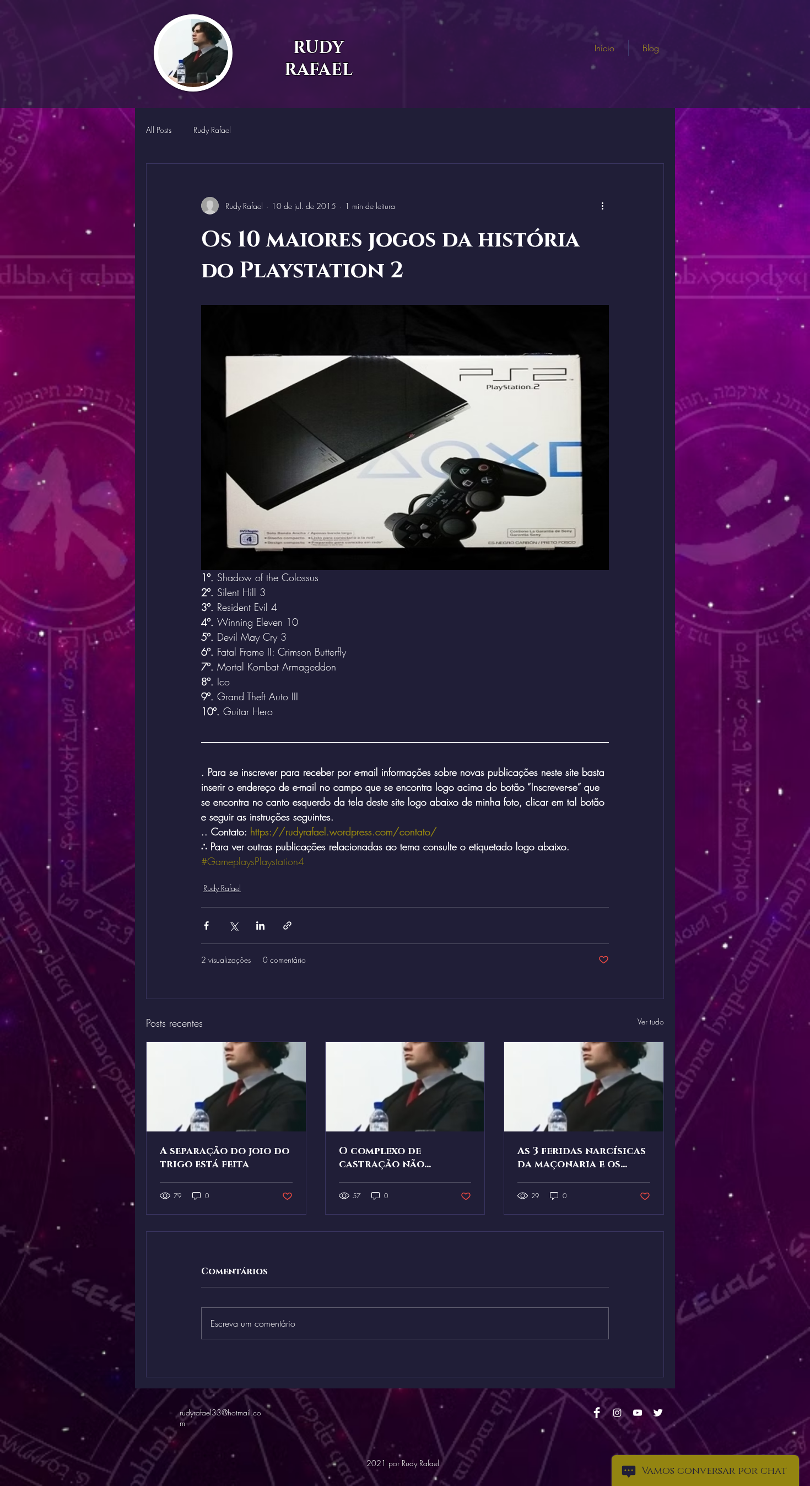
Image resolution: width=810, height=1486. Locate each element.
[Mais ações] (602, 205)
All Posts (158, 130)
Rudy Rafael (212, 130)
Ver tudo (651, 1021)
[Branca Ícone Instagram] (617, 1412)
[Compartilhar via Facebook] (206, 925)
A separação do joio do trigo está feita (224, 1158)
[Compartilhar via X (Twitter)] (233, 925)
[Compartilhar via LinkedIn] (260, 925)
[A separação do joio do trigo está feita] (226, 1086)
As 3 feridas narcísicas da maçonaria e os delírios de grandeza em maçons (581, 1158)
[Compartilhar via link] (287, 925)
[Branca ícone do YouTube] (637, 1412)
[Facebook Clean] (596, 1412)
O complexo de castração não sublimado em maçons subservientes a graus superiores (400, 1158)
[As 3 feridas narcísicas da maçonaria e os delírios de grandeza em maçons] (583, 1086)
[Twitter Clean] (657, 1412)
